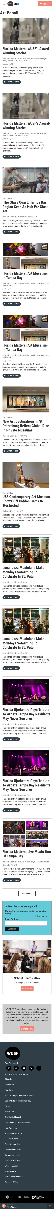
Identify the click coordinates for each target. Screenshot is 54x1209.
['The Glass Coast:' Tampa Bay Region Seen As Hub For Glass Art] (26, 180)
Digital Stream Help (12, 1144)
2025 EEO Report (11, 1139)
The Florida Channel (13, 1117)
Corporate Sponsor (12, 1155)
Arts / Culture (7, 199)
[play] (3, 1206)
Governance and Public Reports (17, 1123)
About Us (8, 1079)
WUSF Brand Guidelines (14, 1177)
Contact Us (9, 1085)
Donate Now (27, 1028)
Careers (8, 1106)
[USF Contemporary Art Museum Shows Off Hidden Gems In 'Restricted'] (26, 475)
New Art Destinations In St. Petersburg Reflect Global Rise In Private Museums (26, 425)
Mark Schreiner (8, 511)
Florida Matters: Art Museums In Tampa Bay (25, 275)
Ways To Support (11, 1166)
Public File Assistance (13, 1133)
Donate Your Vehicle (13, 1150)
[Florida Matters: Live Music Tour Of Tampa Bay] (26, 834)
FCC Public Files (11, 1128)
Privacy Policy (10, 1171)
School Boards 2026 (27, 978)
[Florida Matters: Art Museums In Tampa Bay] (26, 256)
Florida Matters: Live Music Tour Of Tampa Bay (27, 853)
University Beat (8, 493)
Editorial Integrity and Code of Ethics (19, 1095)
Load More (27, 893)
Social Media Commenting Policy (18, 1101)
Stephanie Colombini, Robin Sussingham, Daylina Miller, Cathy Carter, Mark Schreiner (26, 284)
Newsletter (9, 1090)
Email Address (13, 919)
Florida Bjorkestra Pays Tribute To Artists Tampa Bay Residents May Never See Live (26, 714)
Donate (45, 4)
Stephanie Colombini (10, 436)
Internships (9, 1112)
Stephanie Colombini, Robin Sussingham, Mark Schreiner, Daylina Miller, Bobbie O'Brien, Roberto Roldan (25, 60)
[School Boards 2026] (27, 956)
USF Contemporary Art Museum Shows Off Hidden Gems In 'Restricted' (26, 501)
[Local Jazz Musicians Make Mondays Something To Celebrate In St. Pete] (26, 550)
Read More (27, 988)
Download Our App (12, 1160)
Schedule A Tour (11, 1182)
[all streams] (50, 1206)
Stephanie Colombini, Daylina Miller (15, 217)
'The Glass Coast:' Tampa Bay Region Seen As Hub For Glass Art (25, 206)
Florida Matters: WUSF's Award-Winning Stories (26, 50)
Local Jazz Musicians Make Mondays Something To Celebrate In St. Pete (23, 572)
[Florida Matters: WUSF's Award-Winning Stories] (26, 31)
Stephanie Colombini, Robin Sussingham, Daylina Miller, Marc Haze (26, 862)
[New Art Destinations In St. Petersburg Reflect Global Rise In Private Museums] (26, 399)
